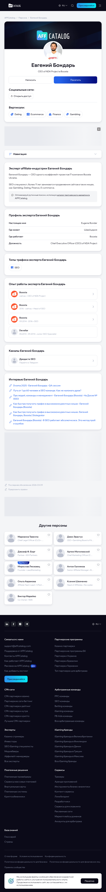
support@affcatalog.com (17, 646)
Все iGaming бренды (65, 761)
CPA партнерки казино (16, 696)
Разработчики (62, 801)
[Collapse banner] (98, 129)
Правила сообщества (14, 867)
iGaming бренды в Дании (68, 746)
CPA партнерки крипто (16, 716)
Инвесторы (10, 741)
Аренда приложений (66, 781)
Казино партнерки (65, 646)
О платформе (10, 856)
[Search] (72, 5)
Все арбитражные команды (69, 721)
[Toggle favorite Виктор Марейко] (49, 594)
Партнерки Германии (66, 665)
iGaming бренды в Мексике (69, 756)
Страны (8, 841)
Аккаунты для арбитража (68, 821)
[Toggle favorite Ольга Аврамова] (49, 579)
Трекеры (59, 776)
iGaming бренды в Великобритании (73, 736)
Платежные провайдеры (17, 776)
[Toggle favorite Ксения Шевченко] (98, 579)
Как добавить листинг (16, 670)
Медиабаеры (11, 751)
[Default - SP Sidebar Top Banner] (53, 136)
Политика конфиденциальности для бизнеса (25, 862)
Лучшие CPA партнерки (17, 721)
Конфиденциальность (55, 856)
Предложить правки (17, 489)
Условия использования (31, 856)
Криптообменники (14, 796)
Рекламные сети (63, 811)
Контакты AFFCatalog (15, 656)
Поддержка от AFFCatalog (18, 651)
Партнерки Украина (65, 656)
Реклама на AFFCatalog (19, 665)
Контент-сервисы (64, 791)
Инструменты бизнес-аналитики (72, 786)
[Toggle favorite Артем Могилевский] (98, 550)
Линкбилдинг (62, 796)
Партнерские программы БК (70, 651)
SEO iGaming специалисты (18, 746)
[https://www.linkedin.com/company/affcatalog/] (6, 624)
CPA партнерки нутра (16, 711)
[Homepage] (14, 5)
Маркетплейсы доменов (68, 816)
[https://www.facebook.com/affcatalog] (13, 624)
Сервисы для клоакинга (67, 806)
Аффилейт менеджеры (16, 756)
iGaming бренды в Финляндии (71, 741)
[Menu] (100, 5)
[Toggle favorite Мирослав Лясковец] (49, 565)
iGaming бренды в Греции (68, 751)
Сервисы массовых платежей (20, 781)
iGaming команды (64, 711)
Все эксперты (11, 761)
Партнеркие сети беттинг (18, 701)
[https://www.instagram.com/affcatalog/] (20, 624)
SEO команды (62, 701)
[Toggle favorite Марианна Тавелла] (49, 535)
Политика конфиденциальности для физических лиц (75, 862)
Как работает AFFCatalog (18, 660)
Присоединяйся (16, 679)
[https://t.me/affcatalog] (26, 624)
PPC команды (62, 696)
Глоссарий (10, 836)
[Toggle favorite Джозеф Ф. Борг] (49, 550)
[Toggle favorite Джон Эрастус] (98, 535)
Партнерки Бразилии (66, 660)
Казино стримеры (14, 736)
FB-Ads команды (63, 716)
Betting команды (63, 706)
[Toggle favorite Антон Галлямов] (98, 565)
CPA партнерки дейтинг (17, 706)
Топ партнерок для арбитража (71, 670)
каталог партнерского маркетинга (73, 195)
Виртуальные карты (15, 786)
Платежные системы (15, 791)
